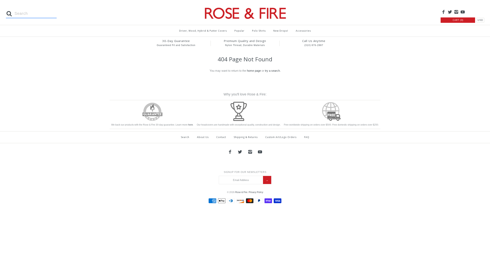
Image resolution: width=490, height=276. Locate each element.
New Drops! (280, 30)
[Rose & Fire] (245, 6)
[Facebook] (443, 12)
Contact (221, 137)
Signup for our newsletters (245, 172)
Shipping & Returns (246, 137)
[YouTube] (463, 12)
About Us (203, 137)
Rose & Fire (241, 192)
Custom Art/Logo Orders (280, 137)
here (190, 124)
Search (185, 137)
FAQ (306, 137)
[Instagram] (456, 12)
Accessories (303, 30)
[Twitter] (450, 12)
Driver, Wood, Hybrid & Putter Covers (203, 30)
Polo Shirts (259, 30)
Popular (239, 30)
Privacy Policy (256, 192)
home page (254, 70)
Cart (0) (458, 20)
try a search (272, 70)
